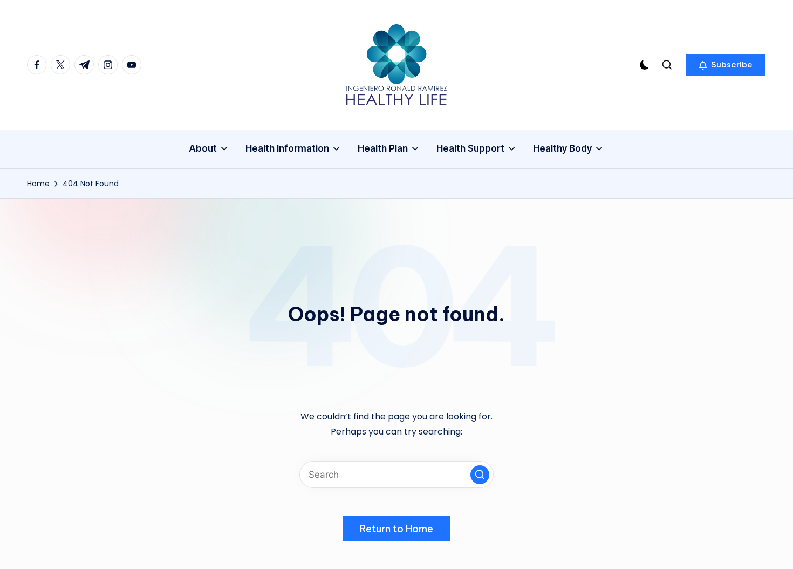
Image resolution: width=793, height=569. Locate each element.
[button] (726, 64)
